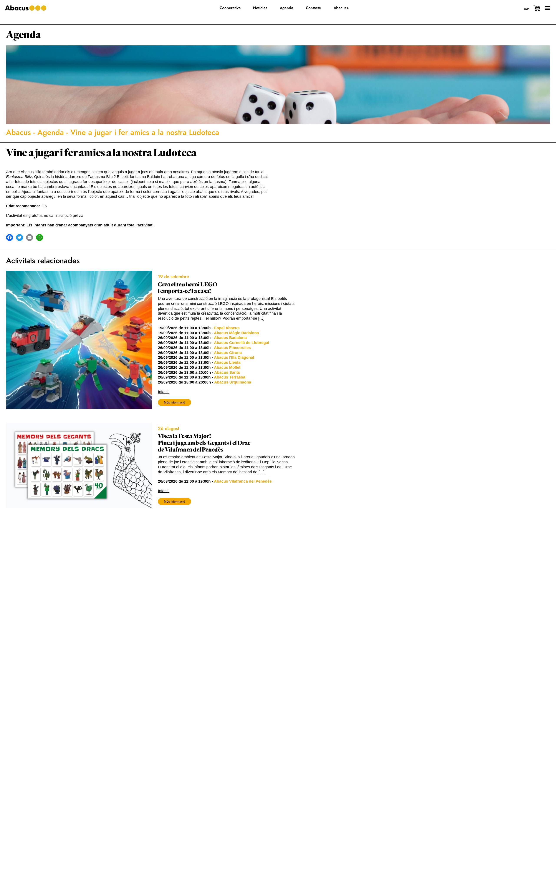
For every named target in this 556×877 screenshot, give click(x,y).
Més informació (174, 402)
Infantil (163, 392)
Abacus (18, 132)
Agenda (23, 35)
